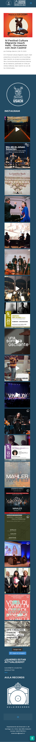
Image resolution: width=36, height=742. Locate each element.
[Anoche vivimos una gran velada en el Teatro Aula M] (17, 421)
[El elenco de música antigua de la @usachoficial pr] (17, 182)
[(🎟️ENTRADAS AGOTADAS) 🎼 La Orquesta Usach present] (17, 474)
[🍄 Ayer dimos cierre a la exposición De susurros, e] (17, 580)
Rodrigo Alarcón (11, 51)
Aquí (6, 672)
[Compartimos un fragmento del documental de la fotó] (17, 341)
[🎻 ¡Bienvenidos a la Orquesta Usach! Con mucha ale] (17, 262)
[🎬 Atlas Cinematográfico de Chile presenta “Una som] (17, 448)
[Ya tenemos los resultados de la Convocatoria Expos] (17, 527)
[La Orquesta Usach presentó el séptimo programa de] (17, 288)
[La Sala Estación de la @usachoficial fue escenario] (17, 235)
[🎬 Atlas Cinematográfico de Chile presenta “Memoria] (17, 315)
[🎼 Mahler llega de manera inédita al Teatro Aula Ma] (17, 368)
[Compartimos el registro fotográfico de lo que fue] (17, 209)
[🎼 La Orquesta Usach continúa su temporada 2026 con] (17, 501)
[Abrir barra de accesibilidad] (32, 738)
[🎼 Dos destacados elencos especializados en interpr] (17, 607)
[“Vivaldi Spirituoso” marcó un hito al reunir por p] (17, 395)
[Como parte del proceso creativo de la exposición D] (17, 633)
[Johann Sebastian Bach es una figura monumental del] (17, 156)
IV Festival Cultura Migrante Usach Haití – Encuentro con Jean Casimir (16, 44)
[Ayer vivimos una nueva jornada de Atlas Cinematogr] (17, 129)
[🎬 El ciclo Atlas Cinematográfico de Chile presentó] (17, 554)
